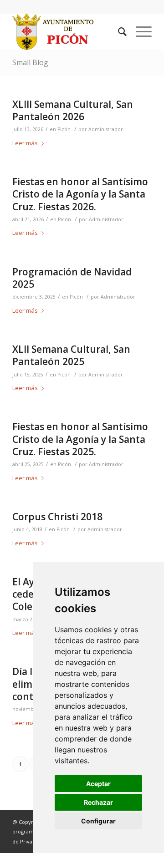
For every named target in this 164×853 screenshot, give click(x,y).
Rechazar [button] (98, 802)
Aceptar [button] (98, 783)
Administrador (105, 129)
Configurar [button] (98, 821)
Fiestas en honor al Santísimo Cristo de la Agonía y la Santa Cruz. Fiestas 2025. (80, 439)
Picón (64, 129)
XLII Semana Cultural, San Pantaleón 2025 (71, 355)
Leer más (25, 143)
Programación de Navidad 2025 (72, 277)
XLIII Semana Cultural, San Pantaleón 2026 (72, 110)
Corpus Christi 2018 (57, 516)
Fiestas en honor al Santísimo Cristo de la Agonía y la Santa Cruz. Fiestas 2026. (80, 194)
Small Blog (30, 62)
